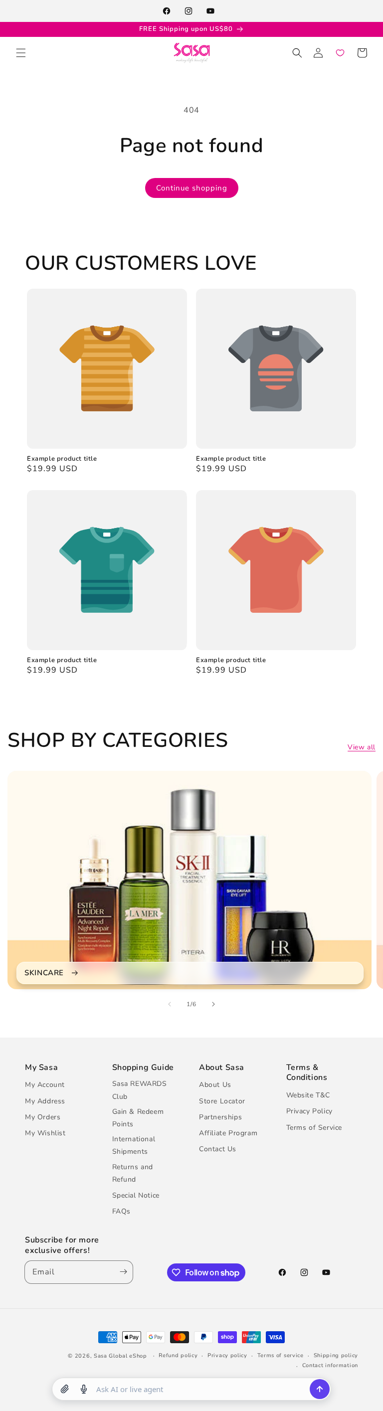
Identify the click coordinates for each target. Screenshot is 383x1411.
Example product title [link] (62, 459)
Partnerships (220, 1117)
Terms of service (280, 1355)
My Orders (42, 1117)
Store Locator (222, 1101)
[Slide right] (213, 1004)
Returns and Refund (133, 1173)
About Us (215, 1084)
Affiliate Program (228, 1133)
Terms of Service (314, 1127)
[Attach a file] (65, 1389)
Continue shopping (191, 188)
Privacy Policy (309, 1111)
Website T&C (308, 1095)
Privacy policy (227, 1355)
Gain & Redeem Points (138, 1118)
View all (362, 747)
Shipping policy (336, 1355)
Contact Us (217, 1149)
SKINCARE (44, 973)
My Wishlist (45, 1133)
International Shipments (134, 1145)
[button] (21, 53)
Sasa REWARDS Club (139, 1090)
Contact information (330, 1365)
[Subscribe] (121, 1272)
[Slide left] (170, 1004)
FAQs (121, 1211)
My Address (45, 1101)
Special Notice (136, 1195)
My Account (45, 1084)
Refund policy (178, 1355)
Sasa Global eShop (120, 1356)
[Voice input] (84, 1389)
